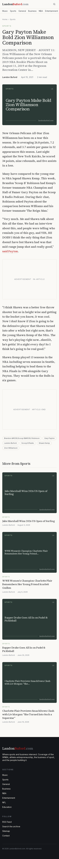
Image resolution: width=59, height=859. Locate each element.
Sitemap (6, 831)
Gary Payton (49, 438)
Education (7, 807)
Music (5, 11)
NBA (41, 11)
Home (4, 19)
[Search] (54, 4)
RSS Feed (7, 822)
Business (32, 11)
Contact (6, 835)
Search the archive (11, 826)
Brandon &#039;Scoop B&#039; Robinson (22, 438)
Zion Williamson (10, 448)
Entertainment (51, 11)
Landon (17, 748)
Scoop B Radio (27, 443)
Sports (13, 11)
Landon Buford (9, 77)
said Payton (10, 251)
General (22, 11)
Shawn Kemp (44, 443)
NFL (4, 802)
